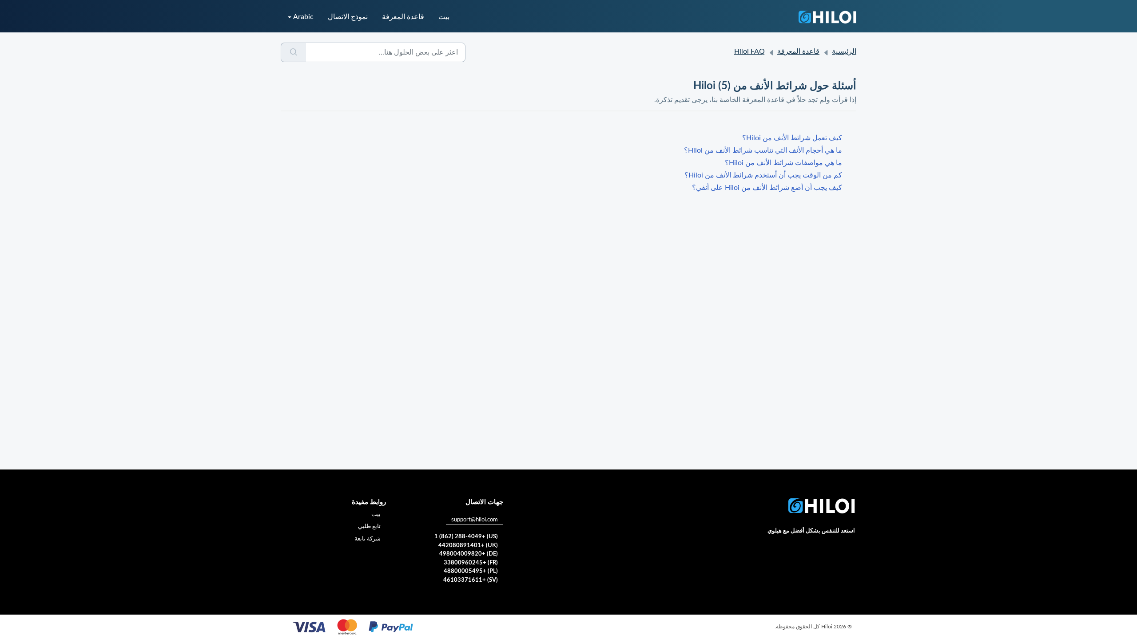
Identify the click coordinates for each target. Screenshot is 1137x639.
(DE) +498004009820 (468, 554)
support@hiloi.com (474, 520)
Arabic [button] (303, 16)
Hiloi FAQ (749, 51)
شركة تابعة (367, 539)
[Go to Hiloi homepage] (827, 17)
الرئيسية (844, 51)
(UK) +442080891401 (468, 545)
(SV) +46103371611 (470, 580)
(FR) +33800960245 (471, 563)
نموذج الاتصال (348, 16)
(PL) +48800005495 (471, 571)
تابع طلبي (369, 526)
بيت (443, 16)
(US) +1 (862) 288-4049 (466, 537)
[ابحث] (293, 52)
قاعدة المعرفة (403, 16)
